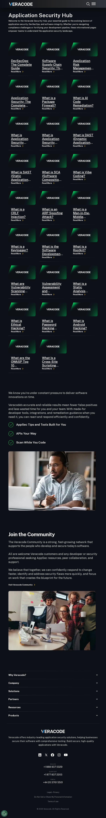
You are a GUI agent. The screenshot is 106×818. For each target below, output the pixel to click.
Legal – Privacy (53, 792)
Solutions (13, 691)
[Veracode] (20, 3)
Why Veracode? (17, 675)
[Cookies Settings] (4, 813)
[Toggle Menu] (94, 3)
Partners (13, 699)
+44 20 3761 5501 (53, 782)
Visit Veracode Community (20, 585)
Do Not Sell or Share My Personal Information (53, 797)
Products (13, 715)
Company (13, 683)
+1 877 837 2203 (53, 775)
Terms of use (53, 801)
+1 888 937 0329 (53, 767)
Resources (14, 707)
